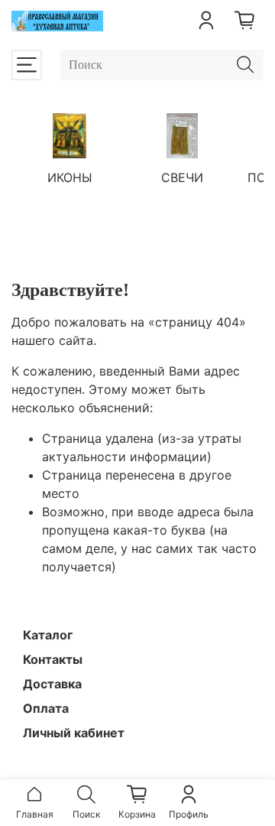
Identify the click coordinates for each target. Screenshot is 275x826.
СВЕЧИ (182, 178)
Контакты (52, 659)
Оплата (46, 708)
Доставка (52, 683)
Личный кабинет (74, 732)
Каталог (48, 634)
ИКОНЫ (69, 178)
